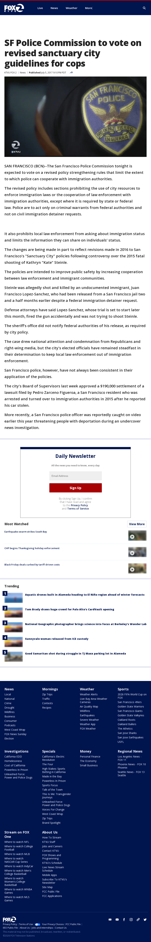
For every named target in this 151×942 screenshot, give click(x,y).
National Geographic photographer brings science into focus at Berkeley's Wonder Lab (85, 624)
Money (85, 751)
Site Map (47, 887)
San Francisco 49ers (130, 702)
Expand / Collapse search (144, 8)
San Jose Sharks (127, 733)
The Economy (88, 761)
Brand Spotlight (51, 822)
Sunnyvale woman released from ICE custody (56, 639)
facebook (124, 920)
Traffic (46, 698)
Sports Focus (50, 785)
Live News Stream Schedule (53, 868)
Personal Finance (90, 756)
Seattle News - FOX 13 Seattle (131, 773)
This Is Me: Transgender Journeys (56, 795)
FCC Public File (50, 891)
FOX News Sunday (15, 734)
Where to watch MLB (17, 854)
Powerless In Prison (16, 769)
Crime (7, 703)
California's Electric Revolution (53, 758)
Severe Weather (89, 719)
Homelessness (13, 761)
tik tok (138, 920)
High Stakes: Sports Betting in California (54, 770)
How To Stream (51, 837)
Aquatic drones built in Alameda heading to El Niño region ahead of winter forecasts (85, 594)
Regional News (130, 751)
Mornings (50, 689)
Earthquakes (87, 715)
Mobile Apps (49, 875)
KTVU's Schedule (52, 863)
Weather (87, 689)
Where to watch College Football (18, 848)
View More (137, 524)
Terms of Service (78, 508)
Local (7, 694)
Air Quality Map (89, 706)
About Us (49, 832)
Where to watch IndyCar (18, 866)
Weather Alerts (89, 694)
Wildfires (9, 712)
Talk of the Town (52, 789)
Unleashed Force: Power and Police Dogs (18, 775)
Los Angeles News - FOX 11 (129, 758)
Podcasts (9, 725)
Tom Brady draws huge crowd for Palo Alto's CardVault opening (69, 609)
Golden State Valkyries (131, 715)
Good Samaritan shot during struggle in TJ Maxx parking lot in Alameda (75, 653)
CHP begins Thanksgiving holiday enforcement (31, 548)
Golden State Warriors (131, 706)
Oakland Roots (126, 719)
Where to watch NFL (16, 842)
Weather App (87, 724)
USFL (121, 742)
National (9, 698)
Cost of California (14, 765)
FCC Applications (52, 896)
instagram (131, 920)
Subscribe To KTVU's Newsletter (54, 881)
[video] (137, 535)
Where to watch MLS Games (16, 898)
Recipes (46, 707)
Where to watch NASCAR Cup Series (16, 860)
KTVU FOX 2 (10, 72)
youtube (117, 920)
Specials (48, 751)
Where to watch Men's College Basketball (17, 872)
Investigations (16, 751)
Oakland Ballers (127, 724)
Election (9, 738)
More (88, 8)
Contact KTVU (50, 850)
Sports (123, 689)
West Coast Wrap (14, 729)
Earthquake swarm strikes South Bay (25, 531)
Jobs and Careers (52, 846)
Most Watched (16, 524)
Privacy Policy (79, 505)
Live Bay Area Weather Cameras (93, 700)
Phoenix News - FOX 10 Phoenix (132, 765)
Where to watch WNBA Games (18, 891)
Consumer (10, 721)
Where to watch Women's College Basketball (14, 882)
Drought (9, 707)
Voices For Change (53, 809)
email (110, 920)
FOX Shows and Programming (51, 856)
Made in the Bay (52, 776)
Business (9, 716)
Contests (47, 703)
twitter (145, 920)
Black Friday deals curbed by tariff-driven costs (32, 564)
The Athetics (125, 728)
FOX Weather (88, 728)
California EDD (13, 756)
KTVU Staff (48, 842)
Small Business (89, 765)
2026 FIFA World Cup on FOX (132, 696)
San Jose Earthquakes (130, 737)
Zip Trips (47, 694)
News (23, 72)
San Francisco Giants (130, 711)
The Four (47, 764)
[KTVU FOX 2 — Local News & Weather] (16, 7)
